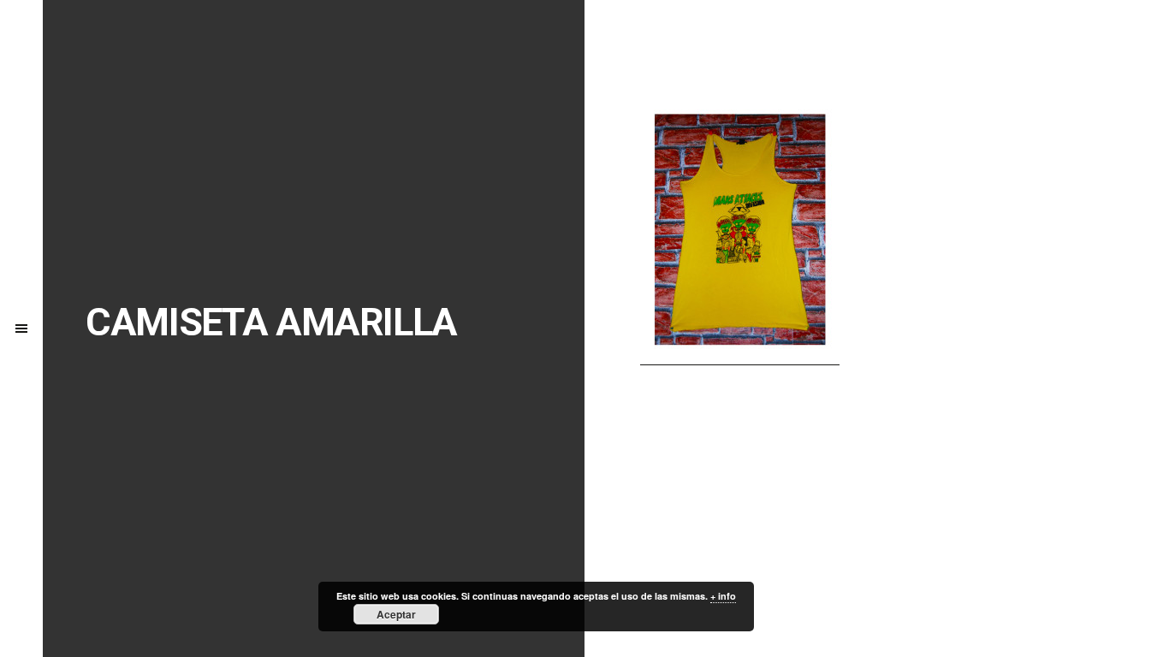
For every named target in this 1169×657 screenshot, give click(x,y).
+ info (723, 595)
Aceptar (396, 614)
